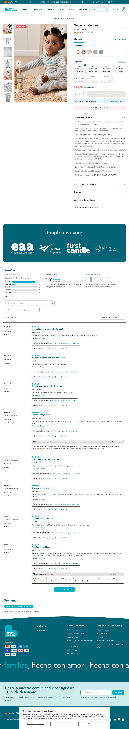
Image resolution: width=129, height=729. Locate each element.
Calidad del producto (104, 633)
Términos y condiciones (95, 697)
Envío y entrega (72, 650)
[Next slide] (63, 63)
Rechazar (91, 724)
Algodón (79, 45)
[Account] (114, 9)
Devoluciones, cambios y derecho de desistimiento (79, 642)
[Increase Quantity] (83, 94)
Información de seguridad (75, 633)
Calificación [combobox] (9, 310)
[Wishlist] (118, 9)
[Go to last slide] (18, 63)
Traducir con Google (38, 338)
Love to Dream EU (13, 719)
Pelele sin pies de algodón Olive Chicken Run (65, 343)
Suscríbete (118, 692)
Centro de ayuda (72, 630)
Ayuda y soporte (100, 2)
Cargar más (64, 589)
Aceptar (63, 724)
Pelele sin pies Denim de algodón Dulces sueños (66, 533)
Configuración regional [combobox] (28, 310)
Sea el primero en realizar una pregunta (19, 606)
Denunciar (64, 348)
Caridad (100, 637)
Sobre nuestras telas (120, 39)
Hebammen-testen (103, 648)
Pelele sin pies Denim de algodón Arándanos (65, 563)
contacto (41, 626)
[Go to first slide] (82, 2)
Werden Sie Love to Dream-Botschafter (110, 644)
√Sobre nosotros (103, 630)
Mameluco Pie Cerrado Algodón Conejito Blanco (66, 474)
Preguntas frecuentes (74, 637)
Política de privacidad (65, 718)
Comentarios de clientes (105, 641)
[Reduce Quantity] (76, 94)
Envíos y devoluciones (118, 2)
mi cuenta (41, 631)
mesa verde (70, 654)
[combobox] (116, 317)
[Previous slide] (30, 2)
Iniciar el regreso (72, 647)
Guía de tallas (122, 62)
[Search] (107, 10)
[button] (26, 9)
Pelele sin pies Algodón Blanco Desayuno (64, 372)
